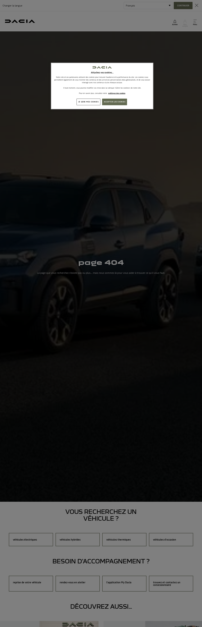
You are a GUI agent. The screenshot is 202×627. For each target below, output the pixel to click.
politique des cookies (116, 93)
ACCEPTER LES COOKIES (114, 102)
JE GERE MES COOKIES (88, 102)
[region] (102, 86)
